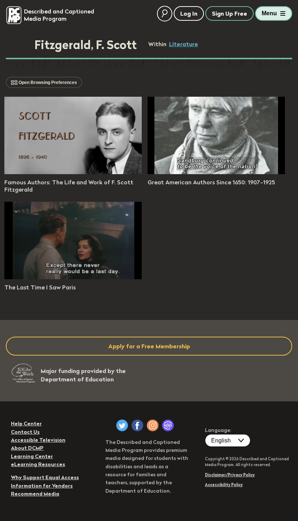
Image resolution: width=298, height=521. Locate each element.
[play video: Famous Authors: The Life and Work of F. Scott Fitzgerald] (73, 172)
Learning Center (32, 456)
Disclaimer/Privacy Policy (230, 474)
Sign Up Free (229, 13)
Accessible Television (38, 440)
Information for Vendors (42, 485)
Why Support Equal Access (45, 477)
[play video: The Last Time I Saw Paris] (73, 277)
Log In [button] (188, 13)
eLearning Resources (38, 464)
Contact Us (25, 432)
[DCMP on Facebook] (137, 425)
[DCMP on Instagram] (152, 425)
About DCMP (27, 448)
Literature (183, 44)
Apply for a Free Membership (149, 346)
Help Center (26, 423)
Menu (269, 13)
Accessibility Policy (224, 484)
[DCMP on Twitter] (122, 425)
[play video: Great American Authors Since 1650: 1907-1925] (216, 172)
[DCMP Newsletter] (168, 425)
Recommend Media (35, 493)
